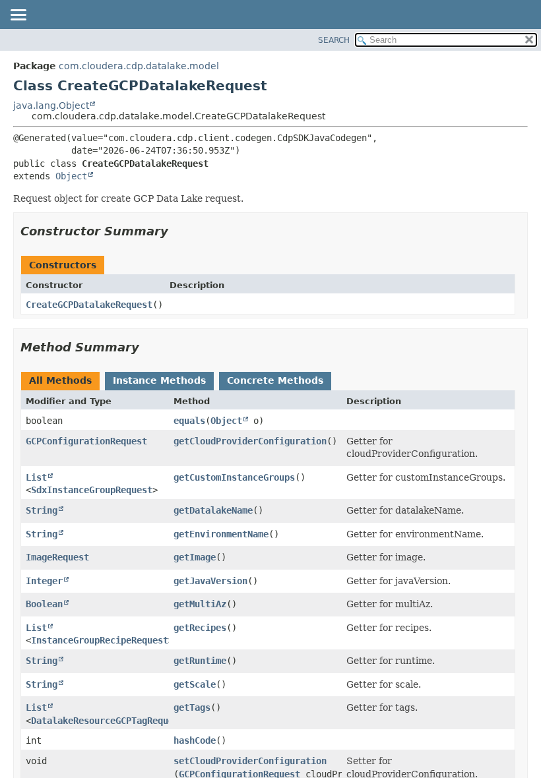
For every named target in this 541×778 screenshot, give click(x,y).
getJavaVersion (210, 581)
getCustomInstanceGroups (234, 477)
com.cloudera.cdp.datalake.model (139, 66)
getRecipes (200, 627)
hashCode (195, 740)
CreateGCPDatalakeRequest (89, 304)
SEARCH (334, 40)
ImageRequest (57, 557)
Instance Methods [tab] (159, 380)
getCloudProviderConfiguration (250, 441)
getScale (195, 684)
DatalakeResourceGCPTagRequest (107, 720)
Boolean (44, 604)
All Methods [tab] (60, 380)
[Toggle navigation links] (18, 16)
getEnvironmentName (221, 534)
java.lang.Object (51, 105)
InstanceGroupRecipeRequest (99, 640)
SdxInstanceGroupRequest (91, 490)
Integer (44, 581)
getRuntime (200, 660)
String (41, 510)
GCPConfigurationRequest (86, 441)
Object (71, 176)
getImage (195, 557)
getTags (192, 707)
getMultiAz (200, 604)
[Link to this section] (177, 231)
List (36, 477)
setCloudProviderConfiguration (250, 761)
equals (189, 420)
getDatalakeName (213, 510)
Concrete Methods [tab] (275, 380)
